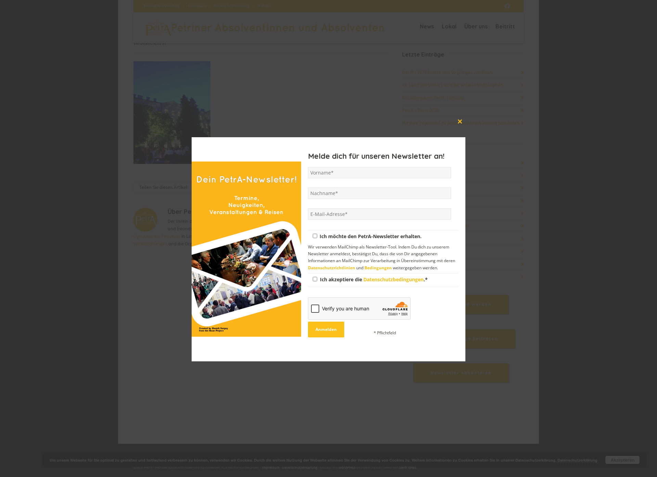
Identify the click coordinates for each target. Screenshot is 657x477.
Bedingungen (378, 267)
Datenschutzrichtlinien (331, 267)
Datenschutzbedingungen (393, 279)
